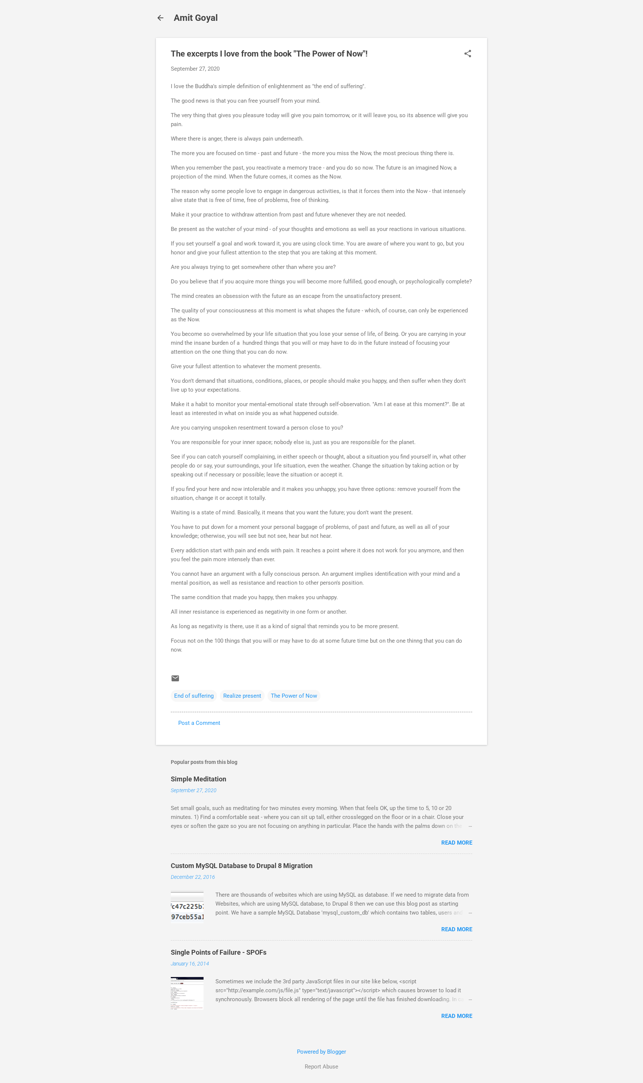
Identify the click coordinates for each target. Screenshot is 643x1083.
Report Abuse (321, 1066)
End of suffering (194, 695)
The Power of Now (294, 695)
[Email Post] (175, 681)
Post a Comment (199, 723)
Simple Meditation (198, 779)
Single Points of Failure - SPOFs (218, 952)
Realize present (242, 695)
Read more (456, 842)
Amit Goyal (196, 18)
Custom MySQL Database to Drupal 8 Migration (242, 866)
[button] (467, 54)
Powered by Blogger (321, 1051)
